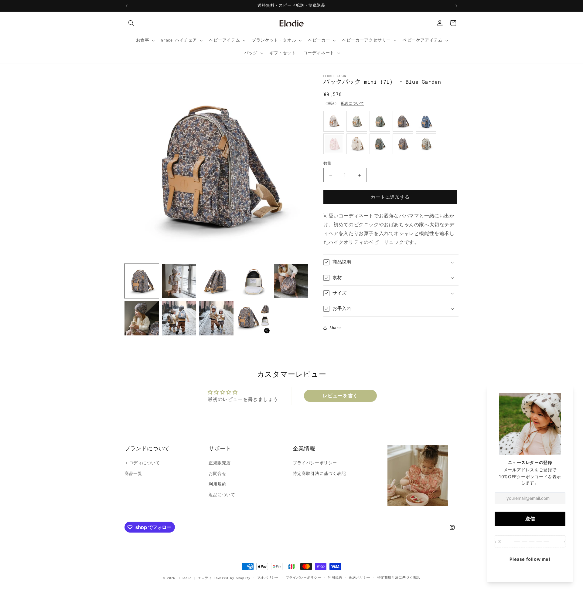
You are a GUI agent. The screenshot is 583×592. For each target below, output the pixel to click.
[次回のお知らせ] (456, 6)
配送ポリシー (359, 577)
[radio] (333, 121)
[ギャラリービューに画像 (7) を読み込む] (179, 318)
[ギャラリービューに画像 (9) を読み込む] (254, 318)
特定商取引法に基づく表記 (319, 473)
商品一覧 (133, 473)
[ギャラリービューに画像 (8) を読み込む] (216, 318)
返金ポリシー (268, 577)
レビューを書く (340, 395)
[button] (131, 23)
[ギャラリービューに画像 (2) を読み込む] (179, 281)
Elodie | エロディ (195, 578)
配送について (352, 103)
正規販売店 (220, 463)
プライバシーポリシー (315, 463)
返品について (222, 495)
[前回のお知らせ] (126, 6)
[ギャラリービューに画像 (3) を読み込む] (216, 281)
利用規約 (217, 484)
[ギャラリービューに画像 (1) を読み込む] (141, 281)
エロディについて (142, 463)
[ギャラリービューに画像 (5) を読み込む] (291, 281)
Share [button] (335, 327)
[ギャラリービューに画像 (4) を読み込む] (254, 281)
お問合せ (217, 473)
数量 (327, 163)
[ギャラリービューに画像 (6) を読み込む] (141, 318)
